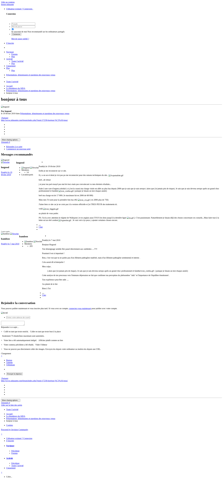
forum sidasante (7, 4)
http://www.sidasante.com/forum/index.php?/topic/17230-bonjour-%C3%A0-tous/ (34, 120)
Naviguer (10, 52)
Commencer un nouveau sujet (18, 149)
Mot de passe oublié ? (20, 39)
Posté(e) (6, 173)
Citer (41, 227)
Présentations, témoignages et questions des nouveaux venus (44, 113)
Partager (4, 118)
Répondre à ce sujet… (10, 327)
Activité (9, 59)
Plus (13, 56)
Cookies (9, 425)
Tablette (9, 362)
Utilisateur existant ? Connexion (19, 9)
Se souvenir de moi (19, 32)
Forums (14, 54)
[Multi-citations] (40, 225)
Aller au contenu (8, 2)
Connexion (16, 34)
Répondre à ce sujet (14, 147)
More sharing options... (10, 140)
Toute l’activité (17, 61)
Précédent (15, 451)
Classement (10, 66)
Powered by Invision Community (14, 430)
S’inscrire (10, 43)
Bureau (9, 360)
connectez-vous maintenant (80, 308)
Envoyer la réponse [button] (14, 374)
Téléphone (10, 365)
